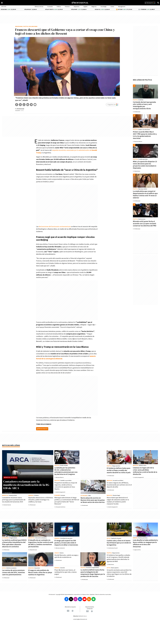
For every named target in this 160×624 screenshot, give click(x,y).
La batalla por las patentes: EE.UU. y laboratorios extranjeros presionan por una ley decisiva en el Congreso (65, 471)
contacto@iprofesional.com (80, 619)
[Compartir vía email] (35, 104)
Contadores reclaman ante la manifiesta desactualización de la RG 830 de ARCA (26, 485)
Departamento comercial (89, 608)
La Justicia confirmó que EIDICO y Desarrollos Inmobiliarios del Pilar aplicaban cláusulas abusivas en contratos (14, 543)
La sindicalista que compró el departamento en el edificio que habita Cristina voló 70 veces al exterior (145, 194)
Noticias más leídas (11, 445)
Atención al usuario (70, 607)
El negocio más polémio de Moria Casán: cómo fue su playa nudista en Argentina (40, 572)
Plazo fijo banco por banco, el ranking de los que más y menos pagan (65, 572)
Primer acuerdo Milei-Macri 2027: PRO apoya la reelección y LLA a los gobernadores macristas (145, 135)
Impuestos (76, 6)
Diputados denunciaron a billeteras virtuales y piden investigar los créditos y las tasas (40, 500)
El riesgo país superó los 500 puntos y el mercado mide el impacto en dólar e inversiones (66, 542)
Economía (50, 6)
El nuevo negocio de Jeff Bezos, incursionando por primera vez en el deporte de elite (119, 485)
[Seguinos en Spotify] (93, 599)
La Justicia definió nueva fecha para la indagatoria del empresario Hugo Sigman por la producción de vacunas (93, 573)
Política (59, 6)
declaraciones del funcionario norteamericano (55, 226)
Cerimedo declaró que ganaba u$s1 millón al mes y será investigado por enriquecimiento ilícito (144, 105)
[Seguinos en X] (71, 599)
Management (121, 6)
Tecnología (103, 6)
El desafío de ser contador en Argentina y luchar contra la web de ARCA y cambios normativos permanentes (40, 543)
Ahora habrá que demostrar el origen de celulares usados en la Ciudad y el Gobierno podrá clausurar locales (118, 501)
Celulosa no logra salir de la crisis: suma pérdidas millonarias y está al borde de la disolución (145, 471)
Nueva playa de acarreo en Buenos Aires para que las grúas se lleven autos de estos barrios (93, 500)
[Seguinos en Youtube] (84, 599)
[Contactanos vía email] (68, 611)
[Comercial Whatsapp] (92, 611)
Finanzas (67, 6)
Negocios (94, 6)
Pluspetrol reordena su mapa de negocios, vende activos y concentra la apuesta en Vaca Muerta (65, 486)
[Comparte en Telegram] (31, 104)
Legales (85, 6)
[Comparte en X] (20, 104)
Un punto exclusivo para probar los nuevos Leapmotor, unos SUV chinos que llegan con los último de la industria (119, 573)
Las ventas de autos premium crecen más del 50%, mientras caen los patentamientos (13, 572)
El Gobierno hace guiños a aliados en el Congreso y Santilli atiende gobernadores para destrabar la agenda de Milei (118, 558)
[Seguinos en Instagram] (75, 599)
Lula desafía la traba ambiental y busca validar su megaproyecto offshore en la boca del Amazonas (145, 543)
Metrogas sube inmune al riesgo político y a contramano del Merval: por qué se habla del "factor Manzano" (66, 501)
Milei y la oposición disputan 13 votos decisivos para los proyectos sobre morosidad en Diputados (145, 164)
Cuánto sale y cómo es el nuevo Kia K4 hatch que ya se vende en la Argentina (119, 542)
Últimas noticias (39, 6)
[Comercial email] (87, 611)
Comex (112, 6)
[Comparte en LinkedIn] (27, 104)
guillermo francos (42, 429)
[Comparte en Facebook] (16, 104)
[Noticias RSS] (89, 599)
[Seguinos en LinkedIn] (80, 599)
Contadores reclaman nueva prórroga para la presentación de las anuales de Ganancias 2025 (13, 500)
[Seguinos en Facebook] (66, 599)
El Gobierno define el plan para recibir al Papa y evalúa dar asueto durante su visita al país (118, 470)
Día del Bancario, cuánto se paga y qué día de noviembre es (66, 556)
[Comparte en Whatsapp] (24, 104)
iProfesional (19, 26)
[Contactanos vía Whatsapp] (73, 611)
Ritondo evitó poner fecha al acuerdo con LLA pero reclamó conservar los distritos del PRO (144, 223)
